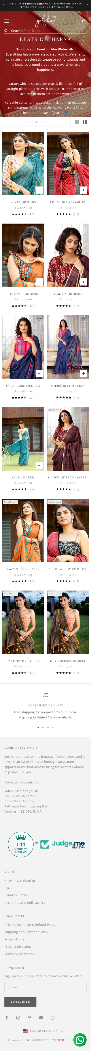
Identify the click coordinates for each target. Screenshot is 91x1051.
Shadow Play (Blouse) (67, 569)
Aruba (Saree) (23, 477)
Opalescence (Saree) (67, 661)
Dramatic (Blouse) (23, 294)
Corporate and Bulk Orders (24, 902)
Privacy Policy (14, 939)
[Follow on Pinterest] (29, 1017)
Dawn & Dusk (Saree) (23, 569)
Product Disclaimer (18, 946)
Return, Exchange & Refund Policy (29, 924)
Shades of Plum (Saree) (67, 477)
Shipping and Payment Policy (26, 932)
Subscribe (20, 1001)
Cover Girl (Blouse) (23, 385)
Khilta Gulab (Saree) (67, 202)
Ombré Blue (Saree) (67, 385)
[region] (45, 706)
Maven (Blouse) (23, 202)
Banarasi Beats (15, 895)
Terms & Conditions (19, 954)
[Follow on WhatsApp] (52, 1017)
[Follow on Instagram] (18, 1017)
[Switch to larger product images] (77, 122)
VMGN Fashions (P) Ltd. (21, 791)
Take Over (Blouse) (23, 661)
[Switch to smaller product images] (85, 122)
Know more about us (20, 880)
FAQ (7, 888)
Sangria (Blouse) (67, 294)
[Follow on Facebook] (6, 1017)
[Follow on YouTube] (41, 1017)
